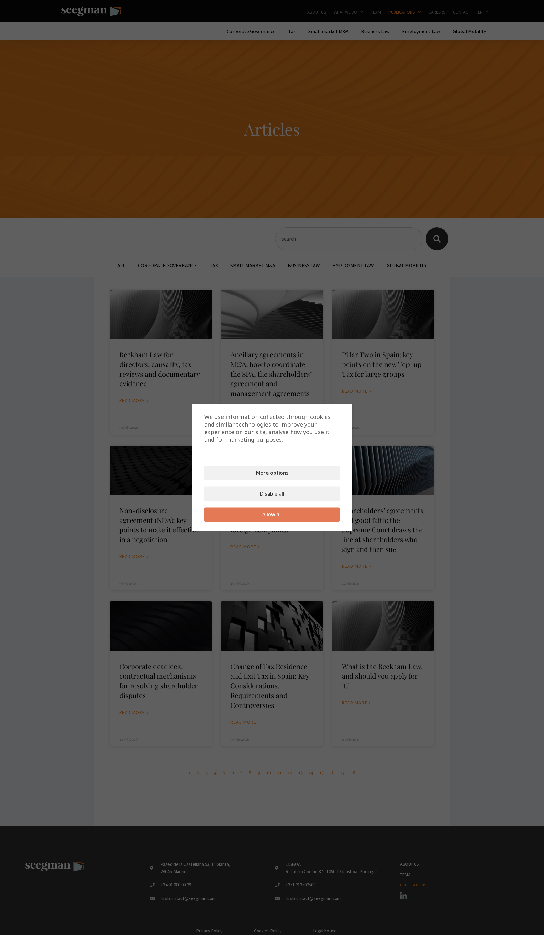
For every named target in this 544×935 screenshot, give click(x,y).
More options (272, 473)
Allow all (272, 514)
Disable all (272, 493)
